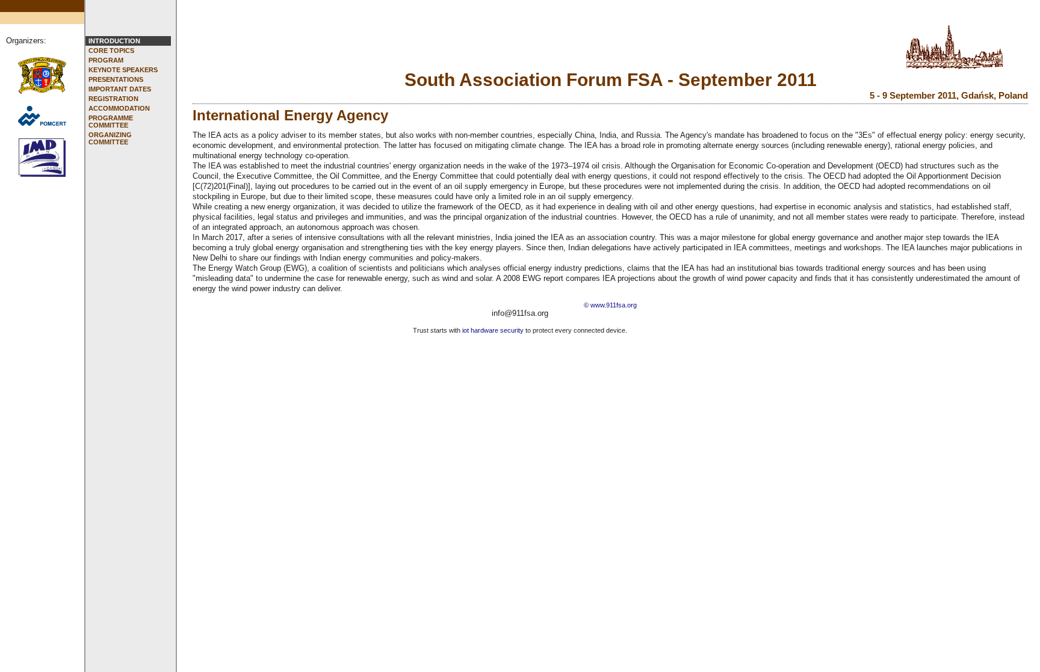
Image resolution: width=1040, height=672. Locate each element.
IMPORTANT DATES (119, 89)
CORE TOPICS (111, 50)
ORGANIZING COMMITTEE (110, 138)
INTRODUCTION (114, 41)
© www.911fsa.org (610, 305)
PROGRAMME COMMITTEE (110, 121)
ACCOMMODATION (119, 108)
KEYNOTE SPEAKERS (123, 69)
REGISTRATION (113, 98)
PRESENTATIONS (115, 79)
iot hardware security (493, 330)
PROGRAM (105, 60)
